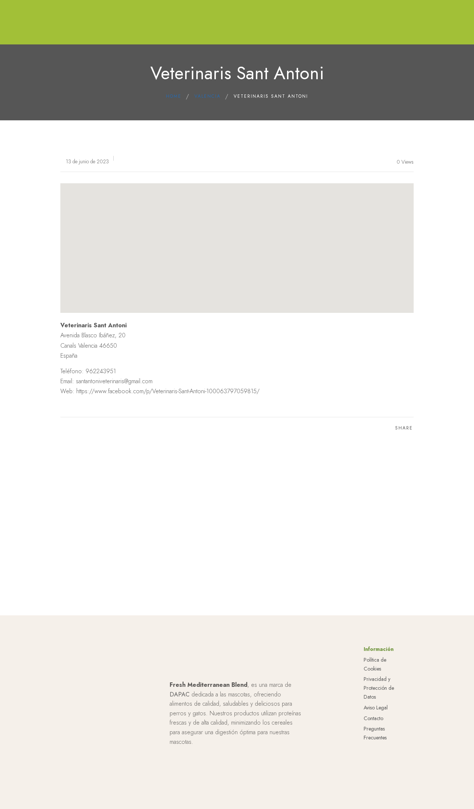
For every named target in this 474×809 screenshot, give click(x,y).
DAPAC (180, 694)
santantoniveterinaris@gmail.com (114, 381)
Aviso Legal (376, 707)
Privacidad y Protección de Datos (379, 688)
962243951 (101, 371)
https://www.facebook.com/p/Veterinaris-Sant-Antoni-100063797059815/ (168, 391)
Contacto (373, 718)
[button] (237, 241)
